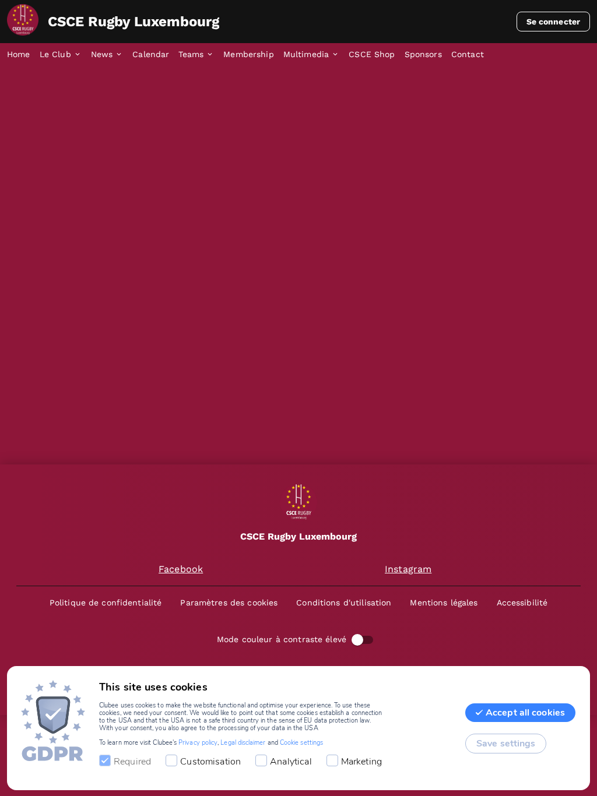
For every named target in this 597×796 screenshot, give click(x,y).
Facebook (181, 569)
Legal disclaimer (242, 742)
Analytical (291, 761)
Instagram (408, 569)
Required (132, 761)
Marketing (361, 761)
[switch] (357, 640)
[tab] (23, 54)
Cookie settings (301, 742)
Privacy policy (197, 742)
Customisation (210, 761)
